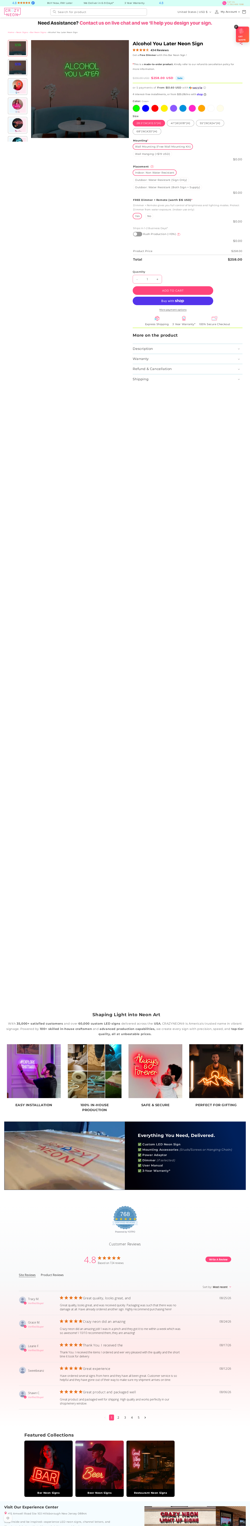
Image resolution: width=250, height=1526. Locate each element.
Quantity (139, 271)
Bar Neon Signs (38, 32)
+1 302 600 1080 (235, 3)
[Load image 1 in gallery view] (17, 48)
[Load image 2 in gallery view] (17, 67)
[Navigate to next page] (145, 1417)
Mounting (140, 140)
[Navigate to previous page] (105, 1417)
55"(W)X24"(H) (210, 123)
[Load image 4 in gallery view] (17, 106)
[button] (244, 12)
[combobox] (99, 12)
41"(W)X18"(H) (180, 123)
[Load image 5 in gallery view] (17, 125)
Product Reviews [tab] (52, 1275)
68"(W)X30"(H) (147, 131)
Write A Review (218, 1259)
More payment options (172, 309)
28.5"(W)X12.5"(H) (149, 123)
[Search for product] (55, 12)
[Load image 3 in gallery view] (17, 86)
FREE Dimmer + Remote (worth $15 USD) (162, 200)
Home (11, 32)
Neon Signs (22, 32)
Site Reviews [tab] (27, 1275)
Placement (143, 166)
